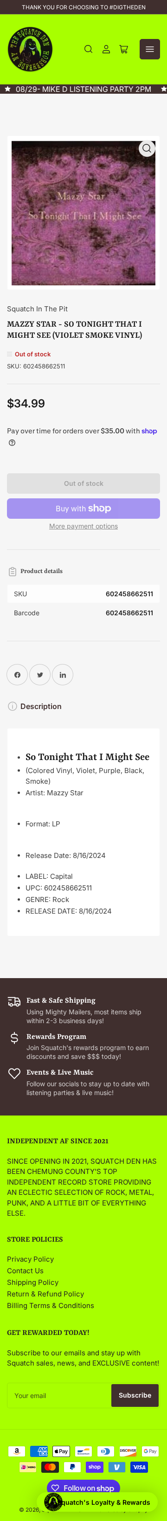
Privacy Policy (30, 1259)
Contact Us (25, 1270)
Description (41, 706)
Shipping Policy (32, 1282)
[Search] (88, 49)
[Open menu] (150, 49)
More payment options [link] (83, 526)
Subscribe (135, 1395)
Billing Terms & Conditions (50, 1305)
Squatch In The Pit (37, 308)
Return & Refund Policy (45, 1293)
